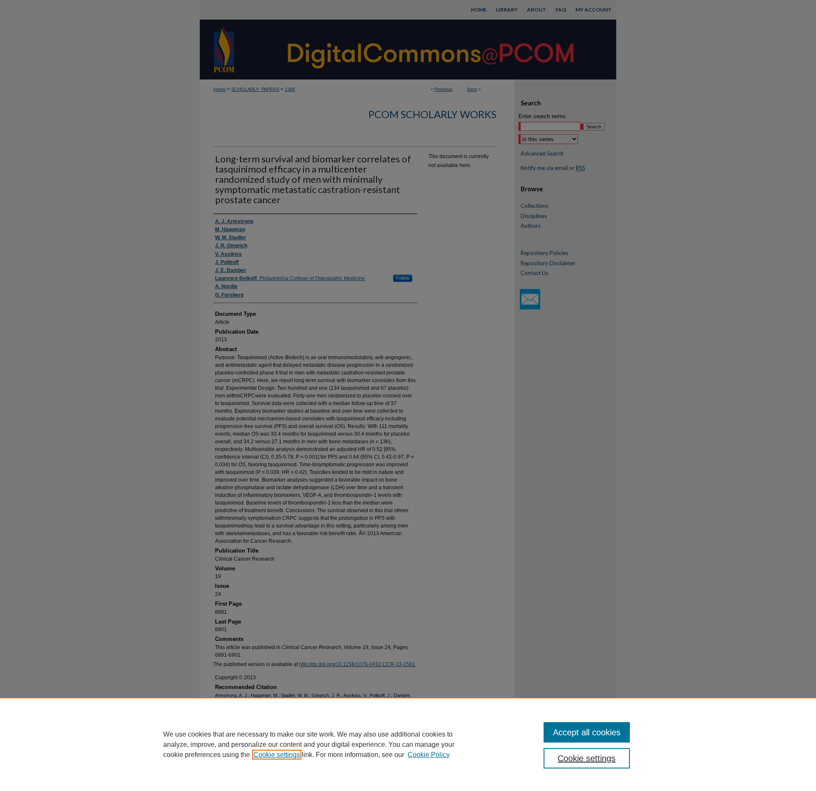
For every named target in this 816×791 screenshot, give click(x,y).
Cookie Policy (429, 754)
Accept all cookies (586, 732)
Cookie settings (276, 754)
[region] (408, 744)
